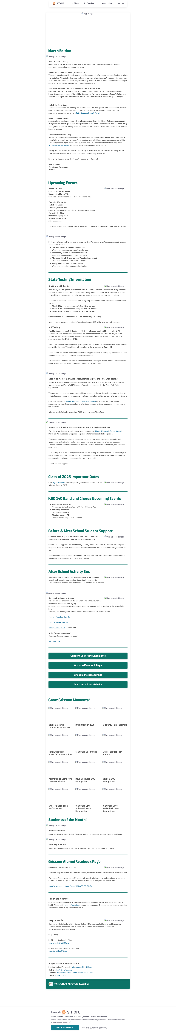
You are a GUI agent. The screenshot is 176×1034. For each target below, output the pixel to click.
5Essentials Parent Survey (59, 145)
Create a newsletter (65, 1027)
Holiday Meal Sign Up (57, 628)
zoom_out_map (127, 57)
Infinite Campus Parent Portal (87, 113)
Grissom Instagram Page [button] (88, 674)
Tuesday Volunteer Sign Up (59, 617)
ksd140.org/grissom (64, 970)
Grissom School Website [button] (88, 684)
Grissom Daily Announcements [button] (88, 655)
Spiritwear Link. (54, 641)
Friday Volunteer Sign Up (58, 622)
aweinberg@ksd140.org (58, 951)
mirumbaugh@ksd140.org (59, 943)
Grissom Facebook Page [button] (88, 665)
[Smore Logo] (59, 3)
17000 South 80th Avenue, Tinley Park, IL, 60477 (75, 973)
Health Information (71, 905)
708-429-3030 (60, 975)
